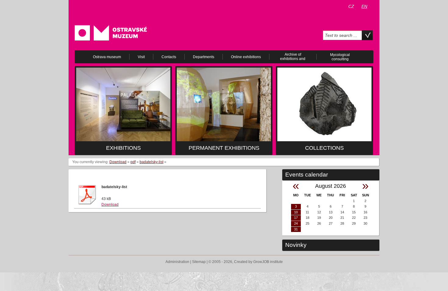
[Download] (87, 194)
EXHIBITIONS (123, 148)
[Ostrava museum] (111, 32)
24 (296, 223)
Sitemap (199, 262)
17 (296, 217)
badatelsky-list (151, 162)
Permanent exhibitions (224, 148)
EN (364, 6)
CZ (351, 6)
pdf (133, 162)
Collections (324, 148)
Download (117, 162)
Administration (177, 262)
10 (296, 212)
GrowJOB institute (268, 262)
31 (296, 229)
